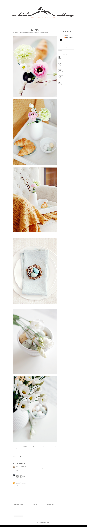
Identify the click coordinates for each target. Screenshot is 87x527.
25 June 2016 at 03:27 (26, 482)
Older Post (51, 505)
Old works (46, 24)
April (59, 81)
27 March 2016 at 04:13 (23, 466)
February (59, 58)
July (59, 64)
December (60, 59)
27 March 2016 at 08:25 (24, 473)
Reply (17, 470)
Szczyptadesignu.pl (19, 482)
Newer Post (18, 505)
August (59, 63)
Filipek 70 (17, 466)
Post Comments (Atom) (25, 509)
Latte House (18, 473)
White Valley (42, 522)
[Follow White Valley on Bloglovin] (18, 516)
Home (39, 24)
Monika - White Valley (69, 37)
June (59, 65)
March (59, 56)
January (59, 70)
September (60, 62)
